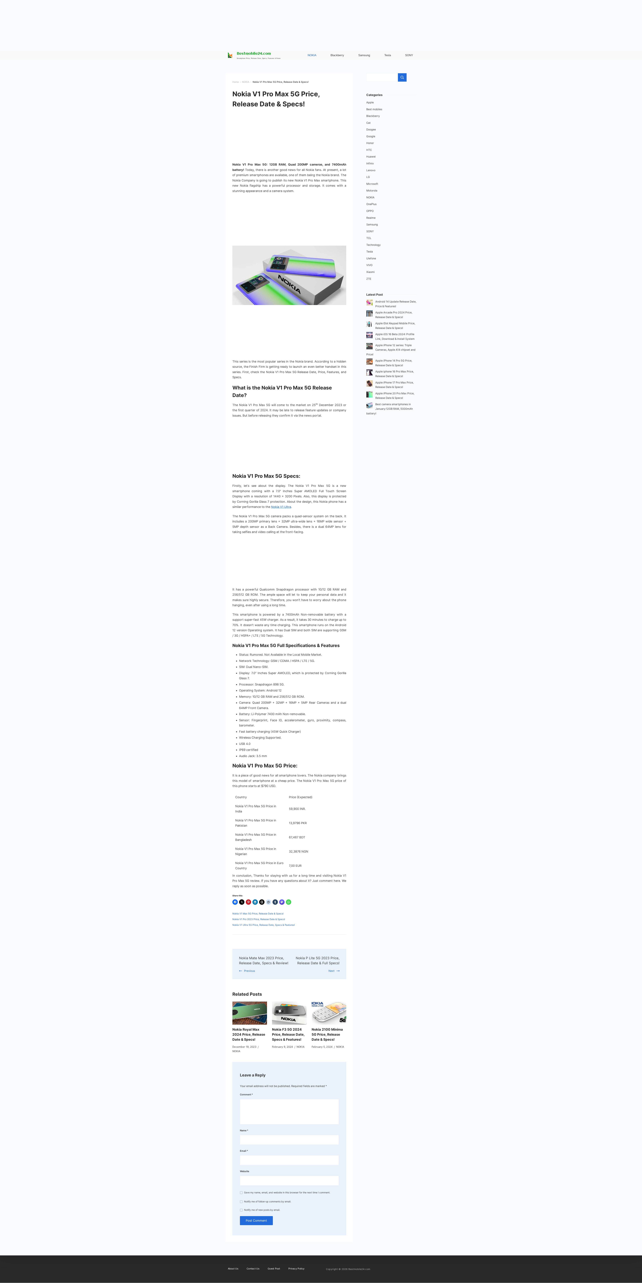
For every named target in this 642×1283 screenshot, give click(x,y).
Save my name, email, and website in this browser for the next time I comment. (287, 1192)
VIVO (369, 265)
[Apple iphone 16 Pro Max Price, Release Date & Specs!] (369, 373)
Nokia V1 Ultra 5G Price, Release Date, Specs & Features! (263, 924)
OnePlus (371, 204)
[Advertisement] (321, 23)
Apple (370, 102)
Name (244, 1130)
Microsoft (372, 183)
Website (244, 1171)
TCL (368, 238)
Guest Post (274, 1268)
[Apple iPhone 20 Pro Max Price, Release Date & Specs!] (369, 395)
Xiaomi (370, 272)
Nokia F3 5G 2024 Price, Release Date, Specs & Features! (288, 1034)
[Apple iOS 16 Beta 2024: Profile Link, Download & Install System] (369, 336)
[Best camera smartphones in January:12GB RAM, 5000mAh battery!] (369, 406)
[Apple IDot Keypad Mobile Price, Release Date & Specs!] (369, 325)
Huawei (371, 156)
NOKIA (236, 1051)
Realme (371, 217)
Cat (368, 122)
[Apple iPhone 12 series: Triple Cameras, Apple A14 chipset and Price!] (369, 347)
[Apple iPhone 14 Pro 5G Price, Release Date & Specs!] (369, 362)
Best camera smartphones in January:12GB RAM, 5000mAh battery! (389, 409)
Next (332, 970)
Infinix (370, 163)
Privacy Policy (296, 1268)
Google (370, 136)
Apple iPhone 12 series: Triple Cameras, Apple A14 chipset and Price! (390, 350)
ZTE (368, 278)
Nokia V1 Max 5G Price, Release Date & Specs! (258, 913)
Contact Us (253, 1268)
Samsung (372, 224)
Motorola (371, 190)
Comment (246, 1094)
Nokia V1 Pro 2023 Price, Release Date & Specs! (258, 919)
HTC (369, 150)
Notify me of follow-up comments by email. (267, 1201)
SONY (370, 231)
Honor (370, 143)
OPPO (370, 211)
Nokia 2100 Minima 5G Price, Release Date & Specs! (327, 1034)
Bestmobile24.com (254, 54)
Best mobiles (374, 109)
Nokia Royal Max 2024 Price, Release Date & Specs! (248, 1034)
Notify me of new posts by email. (262, 1209)
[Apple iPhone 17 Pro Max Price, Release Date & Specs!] (369, 384)
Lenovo (370, 170)
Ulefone (371, 258)
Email (244, 1150)
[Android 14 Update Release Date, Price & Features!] (369, 303)
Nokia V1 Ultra (281, 507)
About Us (233, 1268)
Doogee (371, 129)
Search (402, 77)
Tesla (369, 251)
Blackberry (373, 116)
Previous (249, 970)
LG (368, 177)
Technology (373, 244)
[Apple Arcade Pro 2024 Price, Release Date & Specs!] (369, 314)
